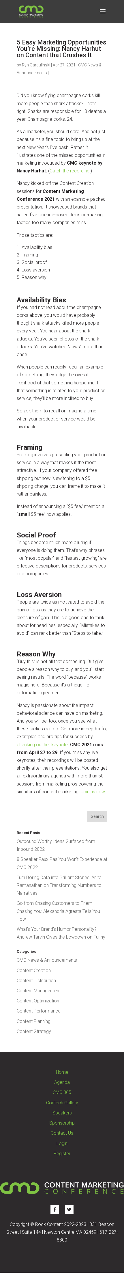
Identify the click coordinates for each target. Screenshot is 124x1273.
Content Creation (34, 970)
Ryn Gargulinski (36, 65)
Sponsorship (62, 1123)
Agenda (62, 1082)
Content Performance (39, 1011)
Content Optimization (38, 1001)
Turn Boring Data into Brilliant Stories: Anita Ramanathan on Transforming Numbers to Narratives (59, 885)
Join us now (92, 791)
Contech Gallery (62, 1103)
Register (62, 1153)
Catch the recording (69, 171)
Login (62, 1143)
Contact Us (62, 1133)
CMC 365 (62, 1092)
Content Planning (33, 1021)
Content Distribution (36, 980)
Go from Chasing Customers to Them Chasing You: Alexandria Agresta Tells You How (58, 911)
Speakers (62, 1113)
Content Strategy (34, 1031)
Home (62, 1072)
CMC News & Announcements (47, 960)
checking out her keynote (42, 744)
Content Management (39, 990)
